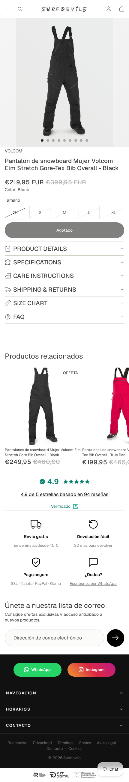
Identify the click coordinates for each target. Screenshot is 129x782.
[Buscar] (19, 9)
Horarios (18, 709)
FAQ (19, 317)
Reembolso (17, 742)
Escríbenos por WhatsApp (93, 583)
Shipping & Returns (44, 289)
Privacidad (42, 742)
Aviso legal (106, 742)
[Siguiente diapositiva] (117, 417)
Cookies (75, 748)
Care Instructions (43, 276)
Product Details (40, 249)
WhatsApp (41, 669)
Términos (66, 742)
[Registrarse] (115, 638)
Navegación (21, 693)
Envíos (85, 742)
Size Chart (30, 303)
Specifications (37, 262)
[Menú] (7, 9)
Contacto (18, 725)
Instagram (95, 669)
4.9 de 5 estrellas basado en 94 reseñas (64, 494)
